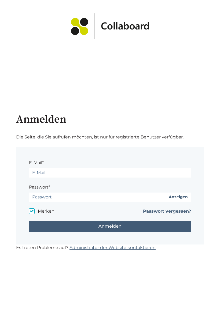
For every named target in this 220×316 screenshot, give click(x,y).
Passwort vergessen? (167, 211)
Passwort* (39, 187)
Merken (46, 211)
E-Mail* (36, 162)
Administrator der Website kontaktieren (112, 247)
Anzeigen (178, 197)
